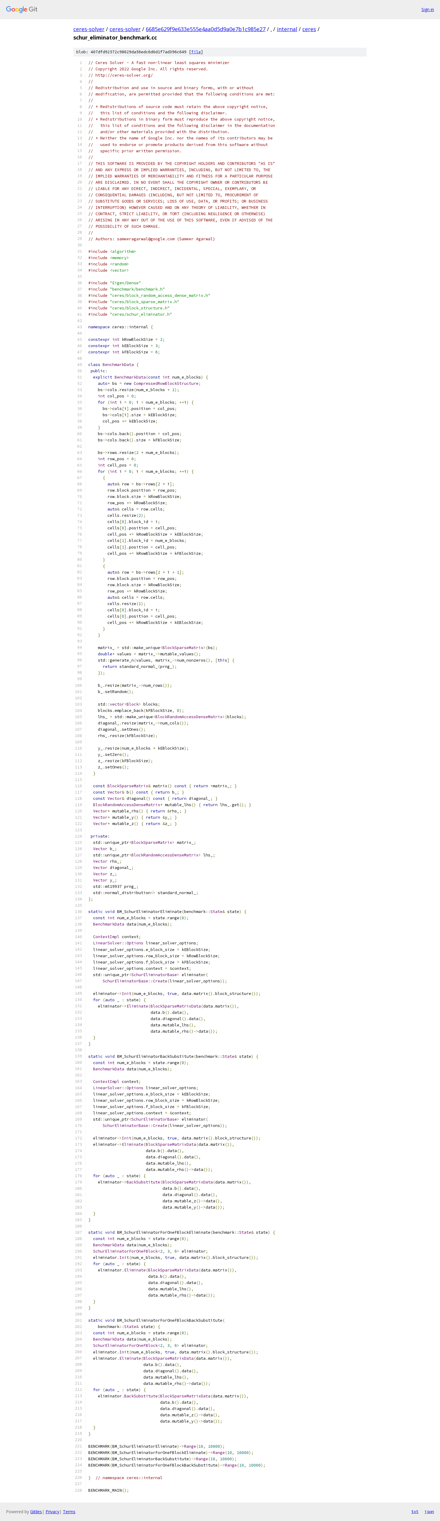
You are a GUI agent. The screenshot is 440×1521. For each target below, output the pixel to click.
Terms (69, 1511)
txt (414, 1511)
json (429, 1511)
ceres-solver (88, 29)
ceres (309, 29)
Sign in (427, 9)
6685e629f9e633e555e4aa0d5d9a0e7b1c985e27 (205, 29)
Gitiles (36, 1511)
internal (287, 29)
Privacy (52, 1511)
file (196, 51)
